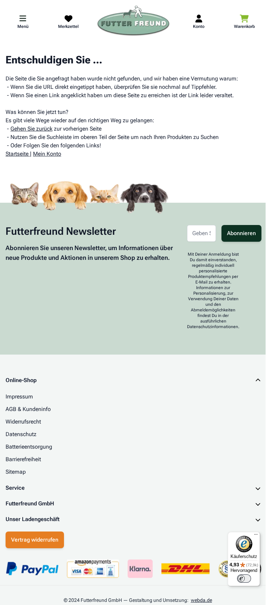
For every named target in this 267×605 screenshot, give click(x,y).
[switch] (239, 578)
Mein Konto (47, 153)
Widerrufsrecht (23, 421)
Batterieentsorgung (29, 446)
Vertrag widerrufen (34, 539)
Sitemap (16, 471)
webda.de (198, 600)
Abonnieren (241, 233)
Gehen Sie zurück (31, 128)
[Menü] (250, 536)
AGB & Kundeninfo (28, 409)
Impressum (19, 396)
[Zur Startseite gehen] (133, 21)
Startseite (17, 153)
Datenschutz (21, 434)
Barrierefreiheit (23, 459)
